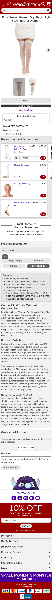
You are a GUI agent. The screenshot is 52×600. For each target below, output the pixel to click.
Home (8, 535)
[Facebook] (13, 498)
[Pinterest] (25, 498)
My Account (11, 541)
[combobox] (23, 10)
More (4, 568)
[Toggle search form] (43, 4)
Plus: (5, 120)
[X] (19, 498)
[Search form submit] (48, 10)
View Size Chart (26, 110)
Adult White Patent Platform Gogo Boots (20, 149)
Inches (13, 266)
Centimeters (38, 266)
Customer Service (11, 552)
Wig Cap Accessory (22, 184)
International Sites (11, 563)
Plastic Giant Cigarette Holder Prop (26, 204)
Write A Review (11, 468)
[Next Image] (48, 50)
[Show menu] (3, 4)
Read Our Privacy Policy (26, 531)
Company (6, 557)
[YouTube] (37, 498)
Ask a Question (26, 447)
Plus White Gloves (21, 165)
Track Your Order (14, 546)
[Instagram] (31, 498)
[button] (49, 4)
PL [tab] (5, 256)
